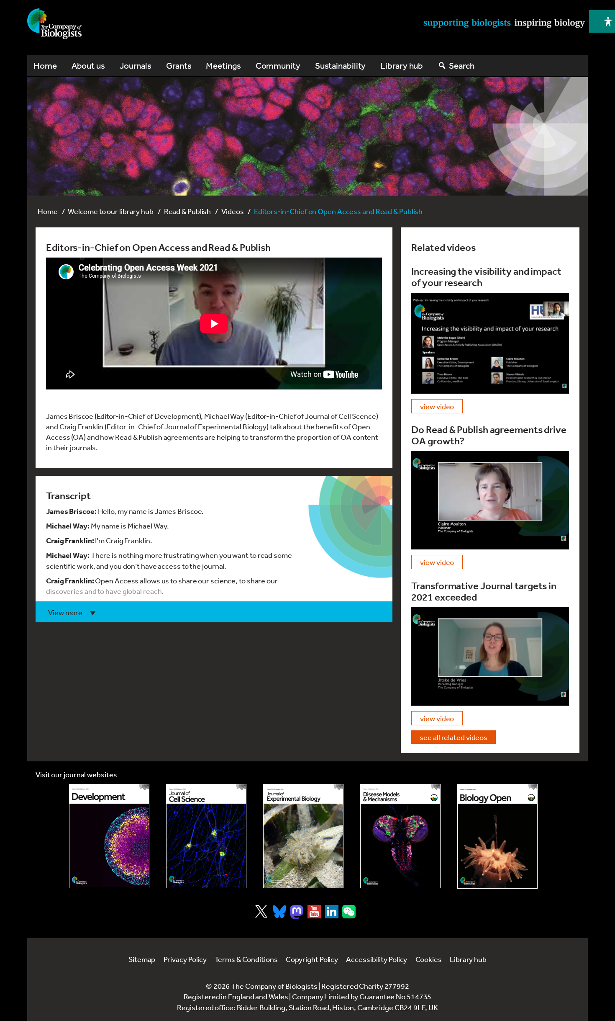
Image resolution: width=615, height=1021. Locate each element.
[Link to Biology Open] (497, 836)
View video (437, 406)
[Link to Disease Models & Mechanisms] (400, 836)
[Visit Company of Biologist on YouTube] (314, 911)
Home (48, 211)
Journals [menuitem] (135, 65)
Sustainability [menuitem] (340, 65)
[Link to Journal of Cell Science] (206, 836)
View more (65, 612)
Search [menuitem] (461, 65)
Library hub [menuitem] (401, 65)
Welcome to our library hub (110, 211)
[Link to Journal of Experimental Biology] (303, 836)
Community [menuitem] (278, 65)
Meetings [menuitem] (223, 65)
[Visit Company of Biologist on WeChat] (349, 915)
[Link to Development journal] (109, 836)
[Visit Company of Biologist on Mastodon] (296, 912)
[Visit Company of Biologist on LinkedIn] (331, 911)
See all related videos (453, 737)
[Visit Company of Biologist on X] (261, 911)
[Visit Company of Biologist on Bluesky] (279, 911)
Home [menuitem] (45, 65)
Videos (232, 211)
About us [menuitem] (88, 65)
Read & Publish (187, 211)
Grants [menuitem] (178, 65)
